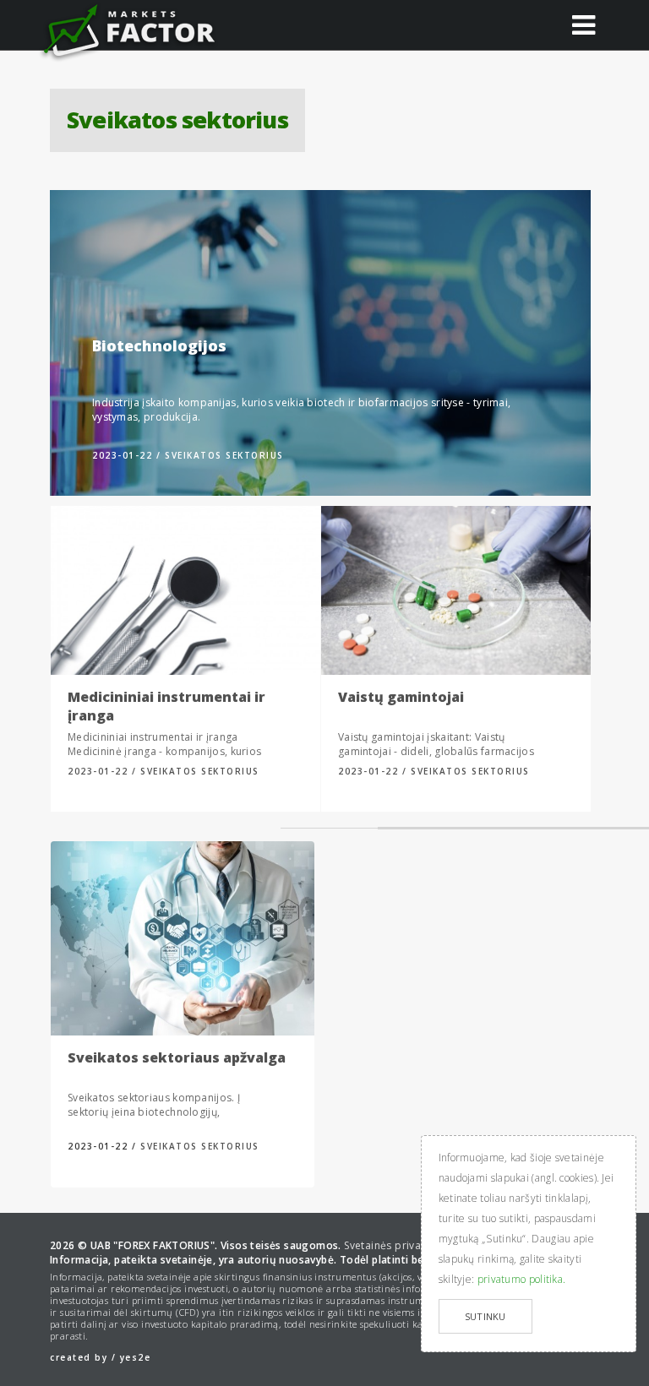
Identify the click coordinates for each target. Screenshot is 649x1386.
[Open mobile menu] (584, 23)
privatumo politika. (521, 1279)
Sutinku (485, 1316)
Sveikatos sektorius (224, 455)
